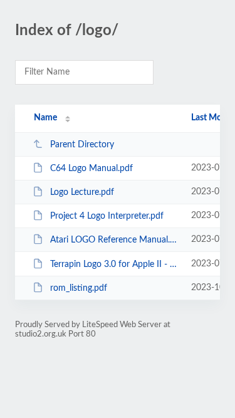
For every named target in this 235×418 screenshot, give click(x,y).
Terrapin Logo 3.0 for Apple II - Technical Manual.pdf (114, 264)
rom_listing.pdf (78, 288)
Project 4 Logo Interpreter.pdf (107, 216)
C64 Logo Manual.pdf (91, 168)
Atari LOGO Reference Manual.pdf (114, 240)
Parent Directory (82, 144)
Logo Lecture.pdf (82, 192)
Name (45, 117)
